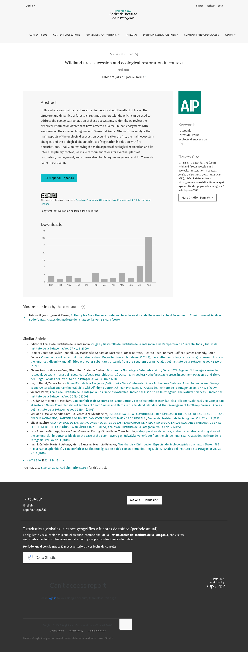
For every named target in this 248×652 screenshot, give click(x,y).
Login (220, 6)
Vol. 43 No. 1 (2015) (124, 54)
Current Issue (38, 34)
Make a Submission (144, 500)
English (31, 5)
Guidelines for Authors (101, 34)
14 (53, 460)
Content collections (66, 34)
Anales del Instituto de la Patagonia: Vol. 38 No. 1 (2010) (83, 319)
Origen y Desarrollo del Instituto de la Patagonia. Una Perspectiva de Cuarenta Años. (147, 344)
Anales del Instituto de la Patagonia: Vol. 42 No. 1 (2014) (184, 418)
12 (46, 460)
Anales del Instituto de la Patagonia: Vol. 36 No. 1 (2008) (82, 379)
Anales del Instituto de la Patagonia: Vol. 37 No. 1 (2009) (180, 387)
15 (56, 460)
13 (49, 460)
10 (39, 460)
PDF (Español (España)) (59, 178)
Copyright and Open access (201, 34)
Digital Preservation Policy (160, 34)
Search (199, 6)
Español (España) (34, 510)
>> (62, 460)
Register (211, 6)
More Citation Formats (196, 197)
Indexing (131, 34)
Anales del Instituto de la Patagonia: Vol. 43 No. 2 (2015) (144, 427)
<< (24, 460)
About (229, 34)
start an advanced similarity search (64, 467)
